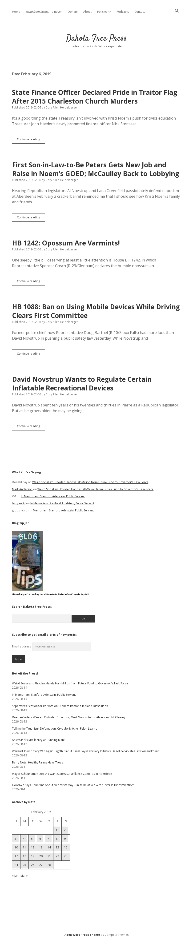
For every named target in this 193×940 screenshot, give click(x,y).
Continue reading (31, 140)
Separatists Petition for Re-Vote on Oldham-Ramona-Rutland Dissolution (60, 706)
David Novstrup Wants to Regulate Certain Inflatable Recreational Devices (82, 383)
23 (65, 856)
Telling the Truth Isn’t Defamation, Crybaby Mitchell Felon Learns (54, 729)
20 (41, 856)
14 (49, 847)
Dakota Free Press (96, 38)
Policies (102, 12)
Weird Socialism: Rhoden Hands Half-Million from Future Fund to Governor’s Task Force (90, 482)
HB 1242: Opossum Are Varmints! (66, 242)
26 (32, 865)
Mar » (24, 876)
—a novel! (44, 12)
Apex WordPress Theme (82, 935)
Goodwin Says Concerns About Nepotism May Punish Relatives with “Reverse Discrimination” (73, 785)
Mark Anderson (22, 489)
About (87, 12)
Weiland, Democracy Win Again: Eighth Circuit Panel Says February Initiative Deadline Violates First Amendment (85, 751)
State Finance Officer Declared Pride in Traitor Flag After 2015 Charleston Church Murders (94, 96)
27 (41, 865)
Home (16, 12)
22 (57, 856)
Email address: (22, 646)
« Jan (15, 876)
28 (49, 865)
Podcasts (123, 12)
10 (16, 847)
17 (16, 856)
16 (65, 847)
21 (49, 856)
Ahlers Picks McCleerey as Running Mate (38, 740)
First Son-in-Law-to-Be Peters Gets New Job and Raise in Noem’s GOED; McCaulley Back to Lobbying (95, 169)
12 (32, 847)
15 (57, 847)
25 (24, 865)
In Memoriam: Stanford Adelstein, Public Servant (53, 496)
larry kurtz (18, 503)
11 (24, 847)
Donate (73, 12)
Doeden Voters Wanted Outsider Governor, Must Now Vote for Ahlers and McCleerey (68, 717)
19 (32, 856)
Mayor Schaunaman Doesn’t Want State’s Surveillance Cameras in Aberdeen (62, 774)
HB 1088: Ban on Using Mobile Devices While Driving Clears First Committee (96, 311)
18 (24, 856)
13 (41, 847)
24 (16, 865)
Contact (139, 12)
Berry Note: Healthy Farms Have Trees (37, 762)
